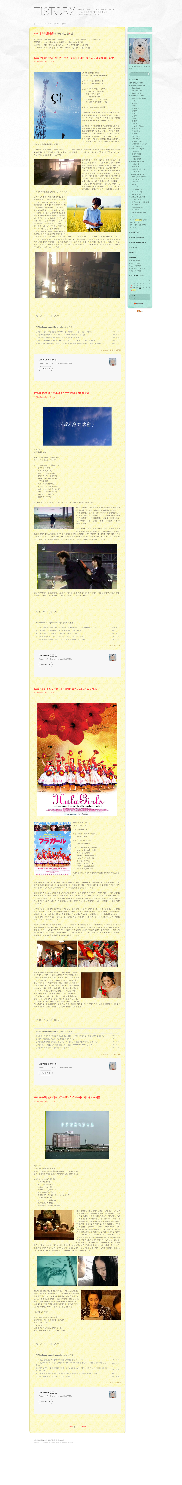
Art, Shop (135, 184)
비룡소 (139, 222)
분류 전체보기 (136, 83)
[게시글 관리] (47, 316)
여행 (134, 123)
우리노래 (135, 166)
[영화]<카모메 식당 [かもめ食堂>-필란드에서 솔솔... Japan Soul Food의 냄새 (63, 1045)
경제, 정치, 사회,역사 (139, 98)
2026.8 (143, 275)
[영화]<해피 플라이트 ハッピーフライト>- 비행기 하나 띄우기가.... (59, 335)
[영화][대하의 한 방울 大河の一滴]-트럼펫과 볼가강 (53, 1039)
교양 (134, 106)
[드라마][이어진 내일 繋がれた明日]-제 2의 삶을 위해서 (55, 633)
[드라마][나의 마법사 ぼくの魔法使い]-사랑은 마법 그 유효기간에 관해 (60, 639)
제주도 (132, 220)
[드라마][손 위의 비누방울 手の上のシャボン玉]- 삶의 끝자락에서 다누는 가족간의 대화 (66, 1373)
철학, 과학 (136, 128)
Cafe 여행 (135, 151)
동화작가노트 (137, 141)
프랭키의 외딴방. (136, 271)
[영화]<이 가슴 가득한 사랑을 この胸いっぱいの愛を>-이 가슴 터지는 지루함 (63, 332)
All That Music (137, 161)
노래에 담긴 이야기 (138, 169)
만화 (134, 111)
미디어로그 (47, 24)
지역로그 (37, 1440)
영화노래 (136, 171)
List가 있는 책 (137, 146)
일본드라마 (142, 225)
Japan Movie (53, 327)
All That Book (137, 95)
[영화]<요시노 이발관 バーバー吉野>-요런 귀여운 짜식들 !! (56, 338)
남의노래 (135, 164)
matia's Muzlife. (135, 261)
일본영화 (133, 222)
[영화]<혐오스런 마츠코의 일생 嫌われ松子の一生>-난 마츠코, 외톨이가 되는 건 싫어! (66, 1042)
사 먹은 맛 (138, 220)
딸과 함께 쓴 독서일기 (139, 144)
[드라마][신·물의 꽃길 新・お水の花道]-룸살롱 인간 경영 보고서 (58, 1360)
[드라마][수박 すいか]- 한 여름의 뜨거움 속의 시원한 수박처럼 (57, 630)
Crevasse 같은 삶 (75, 11)
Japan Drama (53, 623)
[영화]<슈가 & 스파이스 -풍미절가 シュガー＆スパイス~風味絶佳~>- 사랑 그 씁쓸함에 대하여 (68, 343)
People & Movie (137, 194)
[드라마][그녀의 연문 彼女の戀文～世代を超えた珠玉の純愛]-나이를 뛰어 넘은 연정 (65, 627)
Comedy (135, 187)
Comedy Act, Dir (137, 189)
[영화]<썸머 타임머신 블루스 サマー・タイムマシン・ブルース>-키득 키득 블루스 (65, 341)
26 (140, 288)
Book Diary (136, 136)
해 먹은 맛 (133, 227)
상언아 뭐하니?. (136, 266)
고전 (134, 100)
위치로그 (56, 24)
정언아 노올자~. (136, 263)
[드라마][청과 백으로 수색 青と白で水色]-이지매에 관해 (63, 42)
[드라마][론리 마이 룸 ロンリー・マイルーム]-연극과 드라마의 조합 (59, 636)
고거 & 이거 (136, 199)
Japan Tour (136, 88)
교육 (134, 103)
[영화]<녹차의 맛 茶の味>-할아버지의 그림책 (51, 1048)
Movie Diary (136, 182)
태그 (39, 24)
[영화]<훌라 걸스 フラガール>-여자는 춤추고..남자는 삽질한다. (66, 45)
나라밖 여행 (136, 156)
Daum (52, 1442)
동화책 (135, 108)
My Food (136, 209)
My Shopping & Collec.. (139, 212)
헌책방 (135, 133)
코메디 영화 (133, 225)
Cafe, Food (136, 138)
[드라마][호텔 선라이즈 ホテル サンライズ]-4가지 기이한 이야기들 (67, 48)
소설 (134, 116)
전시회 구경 (136, 154)
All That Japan (41, 327)
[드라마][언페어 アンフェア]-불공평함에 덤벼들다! (53, 1376)
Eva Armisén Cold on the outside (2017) (55, 363)
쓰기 (62, 1440)
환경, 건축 (136, 131)
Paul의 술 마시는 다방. (138, 268)
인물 (134, 121)
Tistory (71, 1442)
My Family (136, 204)
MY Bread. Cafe (137, 207)
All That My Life (138, 197)
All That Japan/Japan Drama (44, 397)
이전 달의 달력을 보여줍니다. (140, 275)
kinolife (36, 1442)
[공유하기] (44, 316)
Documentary (137, 192)
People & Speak (137, 179)
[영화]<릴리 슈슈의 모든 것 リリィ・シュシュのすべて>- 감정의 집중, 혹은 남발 (72, 39)
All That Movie (138, 174)
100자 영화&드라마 (138, 176)
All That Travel (138, 149)
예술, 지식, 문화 (137, 126)
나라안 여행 (136, 159)
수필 (134, 118)
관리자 (58, 1440)
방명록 (64, 24)
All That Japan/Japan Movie (44, 62)
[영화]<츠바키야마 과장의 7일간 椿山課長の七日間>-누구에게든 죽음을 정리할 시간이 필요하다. (70, 1036)
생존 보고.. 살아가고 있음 (140, 202)
